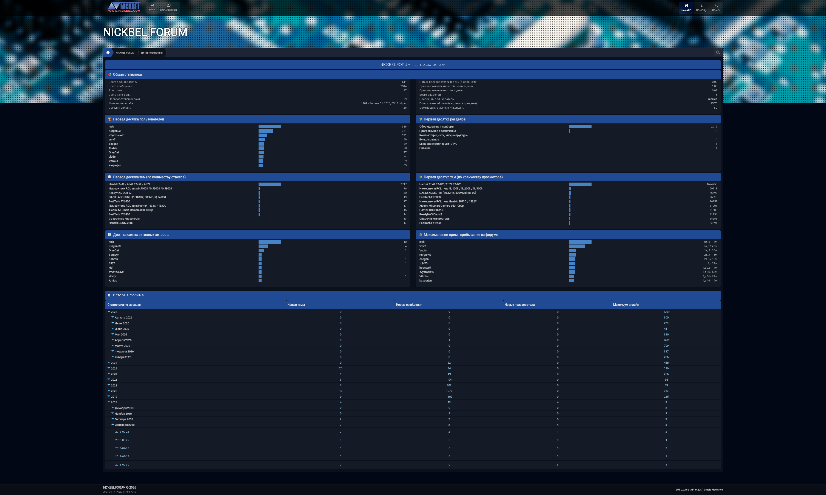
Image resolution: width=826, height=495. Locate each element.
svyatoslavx (116, 135)
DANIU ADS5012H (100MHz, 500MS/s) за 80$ (137, 197)
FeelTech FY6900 (119, 214)
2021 (114, 385)
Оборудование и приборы (436, 126)
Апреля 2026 (123, 340)
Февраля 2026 (124, 351)
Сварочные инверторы (124, 218)
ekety (112, 276)
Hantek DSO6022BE (121, 222)
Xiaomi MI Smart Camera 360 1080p (131, 210)
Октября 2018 (124, 419)
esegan (113, 143)
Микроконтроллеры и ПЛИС (438, 143)
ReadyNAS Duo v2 (120, 192)
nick (111, 126)
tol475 (113, 148)
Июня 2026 (122, 329)
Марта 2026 (122, 345)
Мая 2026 (121, 334)
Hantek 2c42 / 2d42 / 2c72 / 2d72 (129, 184)
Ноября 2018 (123, 413)
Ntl (110, 267)
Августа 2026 (123, 317)
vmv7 (112, 139)
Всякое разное (429, 139)
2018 (114, 402)
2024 (114, 368)
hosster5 (425, 267)
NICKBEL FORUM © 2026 (119, 487)
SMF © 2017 (696, 489)
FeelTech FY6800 (119, 201)
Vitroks (113, 161)
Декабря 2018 (124, 408)
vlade (112, 156)
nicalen (712, 99)
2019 (114, 396)
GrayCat (114, 152)
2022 (114, 379)
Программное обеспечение (437, 130)
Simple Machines (713, 489)
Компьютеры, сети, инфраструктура (443, 135)
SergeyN (114, 254)
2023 (114, 374)
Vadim (423, 250)
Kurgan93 (115, 130)
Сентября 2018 (124, 424)
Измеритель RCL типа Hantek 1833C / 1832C (137, 205)
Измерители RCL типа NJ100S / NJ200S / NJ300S (140, 188)
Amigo (113, 280)
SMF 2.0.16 (681, 489)
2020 (114, 391)
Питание (424, 148)
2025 (114, 362)
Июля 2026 (122, 323)
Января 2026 (123, 357)
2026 (114, 312)
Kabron (113, 259)
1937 (112, 263)
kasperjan (115, 165)
